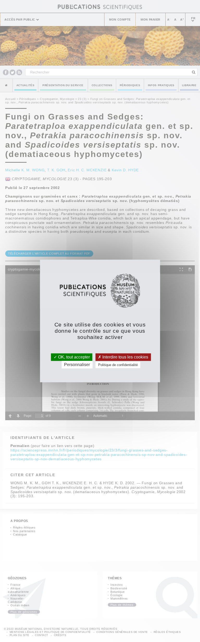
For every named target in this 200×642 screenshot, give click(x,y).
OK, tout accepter (73, 357)
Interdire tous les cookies (124, 357)
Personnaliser (77, 365)
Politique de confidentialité (118, 365)
